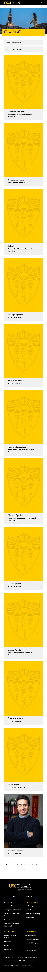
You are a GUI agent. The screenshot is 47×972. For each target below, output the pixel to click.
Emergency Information (10, 961)
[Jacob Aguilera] (23, 554)
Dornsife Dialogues (31, 943)
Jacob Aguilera (14, 584)
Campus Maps (29, 917)
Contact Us (20, 957)
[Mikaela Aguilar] (23, 485)
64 (23, 869)
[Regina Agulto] (23, 620)
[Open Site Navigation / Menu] (37, 2)
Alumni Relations (30, 935)
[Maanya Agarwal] (23, 285)
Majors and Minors (10, 906)
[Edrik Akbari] (23, 755)
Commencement (30, 947)
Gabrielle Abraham (16, 112)
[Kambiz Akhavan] (23, 821)
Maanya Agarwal (15, 315)
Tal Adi (11, 246)
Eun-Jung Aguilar (16, 381)
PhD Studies (8, 920)
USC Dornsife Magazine (33, 939)
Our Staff (28, 910)
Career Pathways (30, 951)
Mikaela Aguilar (15, 516)
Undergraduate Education (12, 910)
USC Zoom (7, 949)
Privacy (27, 957)
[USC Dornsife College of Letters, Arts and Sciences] (12, 4)
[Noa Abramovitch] (23, 150)
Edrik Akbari (14, 785)
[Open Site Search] (42, 2)
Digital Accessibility (35, 957)
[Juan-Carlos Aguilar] (23, 417)
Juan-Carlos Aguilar (17, 447)
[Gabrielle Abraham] (23, 82)
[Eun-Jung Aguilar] (23, 351)
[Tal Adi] (23, 216)
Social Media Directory (32, 914)
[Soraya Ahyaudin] (23, 688)
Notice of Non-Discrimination (27, 961)
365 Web (6, 945)
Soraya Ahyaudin (15, 718)
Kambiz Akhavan (15, 851)
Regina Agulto (14, 650)
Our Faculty (29, 906)
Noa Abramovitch (16, 180)
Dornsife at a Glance (9, 957)
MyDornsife (7, 941)
